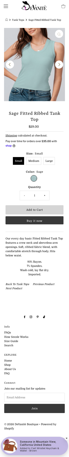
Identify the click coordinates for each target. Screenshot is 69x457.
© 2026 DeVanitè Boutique (21, 424)
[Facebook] (24, 317)
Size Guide (11, 341)
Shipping (11, 135)
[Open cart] (63, 6)
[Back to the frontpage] (7, 20)
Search (8, 345)
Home (8, 360)
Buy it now (35, 220)
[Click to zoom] (59, 34)
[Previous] (10, 65)
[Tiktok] (44, 317)
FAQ (7, 373)
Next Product (14, 288)
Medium (33, 160)
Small (18, 160)
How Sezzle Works (16, 336)
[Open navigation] (6, 6)
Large (49, 160)
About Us (10, 369)
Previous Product (43, 284)
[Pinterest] (38, 317)
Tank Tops (18, 20)
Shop (7, 364)
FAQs (7, 332)
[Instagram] (31, 317)
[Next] (59, 65)
